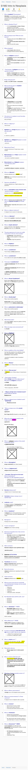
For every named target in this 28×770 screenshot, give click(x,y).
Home (3, 1)
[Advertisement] (14, 751)
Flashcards (8, 1)
